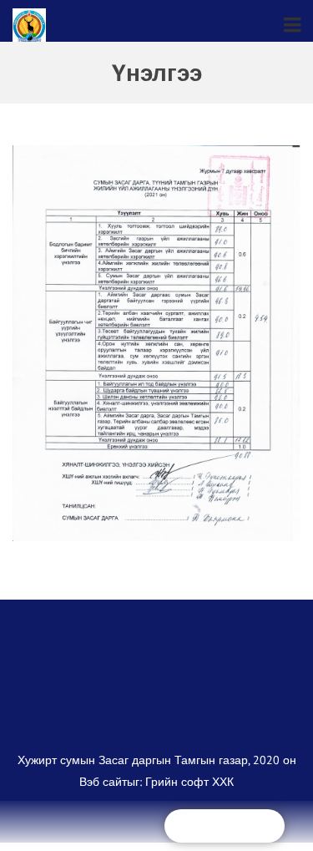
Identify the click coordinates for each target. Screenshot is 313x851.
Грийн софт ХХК (189, 789)
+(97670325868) (234, 825)
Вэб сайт (103, 789)
